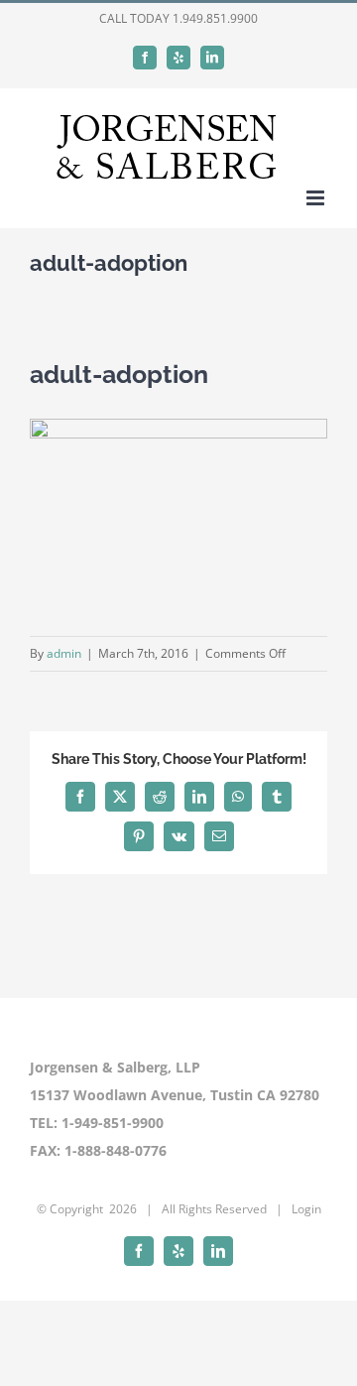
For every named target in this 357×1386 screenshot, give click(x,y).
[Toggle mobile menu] (316, 198)
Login (306, 1208)
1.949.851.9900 (215, 18)
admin (64, 653)
